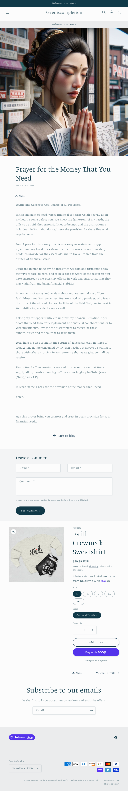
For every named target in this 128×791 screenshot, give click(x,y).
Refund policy (77, 780)
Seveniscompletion (40, 780)
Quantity (77, 623)
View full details (105, 673)
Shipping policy (111, 784)
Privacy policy (93, 780)
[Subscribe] (91, 710)
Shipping (93, 566)
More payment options (96, 660)
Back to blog (67, 435)
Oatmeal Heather (87, 615)
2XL (78, 601)
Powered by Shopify (58, 780)
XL (109, 593)
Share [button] (22, 196)
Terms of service (111, 780)
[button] (7, 12)
